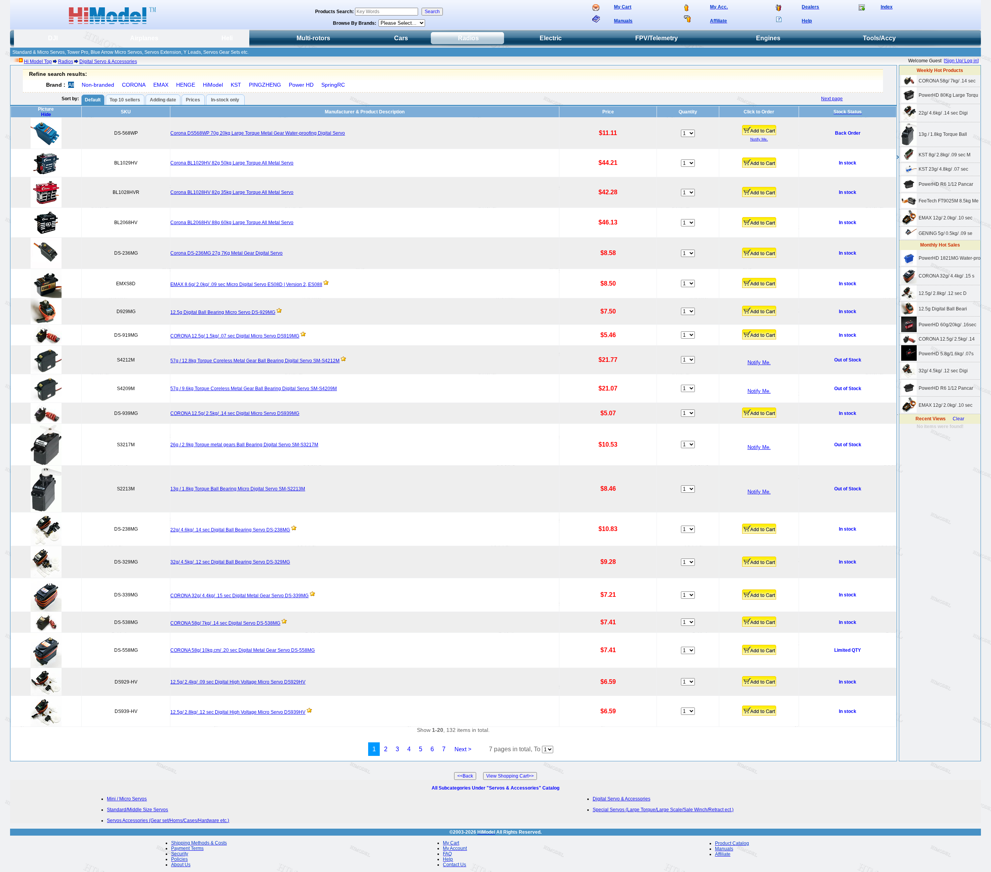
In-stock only (225, 100)
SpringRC (333, 85)
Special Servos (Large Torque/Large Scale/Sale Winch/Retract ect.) (663, 809)
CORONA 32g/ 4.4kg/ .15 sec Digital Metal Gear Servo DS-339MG (239, 595)
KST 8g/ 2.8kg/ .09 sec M (944, 155)
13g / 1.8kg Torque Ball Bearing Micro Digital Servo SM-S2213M (237, 489)
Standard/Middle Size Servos (137, 809)
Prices (193, 100)
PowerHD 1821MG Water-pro (950, 258)
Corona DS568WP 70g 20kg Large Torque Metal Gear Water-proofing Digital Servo (257, 133)
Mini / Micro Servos (127, 799)
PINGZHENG (265, 85)
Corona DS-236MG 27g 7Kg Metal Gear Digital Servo (226, 253)
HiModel (213, 85)
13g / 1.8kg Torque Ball (943, 134)
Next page (832, 98)
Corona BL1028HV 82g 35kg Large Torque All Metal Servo (231, 192)
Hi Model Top (38, 61)
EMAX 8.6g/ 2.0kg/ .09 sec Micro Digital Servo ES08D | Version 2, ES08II (246, 284)
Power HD (301, 85)
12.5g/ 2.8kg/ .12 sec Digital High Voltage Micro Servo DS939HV (237, 712)
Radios (65, 61)
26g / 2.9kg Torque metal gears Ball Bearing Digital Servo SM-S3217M (244, 444)
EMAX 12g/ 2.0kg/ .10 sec (945, 218)
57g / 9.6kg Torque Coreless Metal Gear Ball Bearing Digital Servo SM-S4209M (253, 388)
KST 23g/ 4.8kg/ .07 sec (943, 169)
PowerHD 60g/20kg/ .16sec (947, 324)
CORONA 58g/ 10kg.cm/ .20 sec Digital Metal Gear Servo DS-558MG (242, 650)
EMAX (160, 85)
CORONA (134, 85)
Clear (958, 418)
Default (93, 100)
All (71, 85)
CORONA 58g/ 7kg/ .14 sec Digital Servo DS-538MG (225, 623)
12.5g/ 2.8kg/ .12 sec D (943, 293)
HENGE (185, 85)
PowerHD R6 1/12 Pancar (946, 184)
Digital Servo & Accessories (108, 61)
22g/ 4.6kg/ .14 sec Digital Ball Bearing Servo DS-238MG (230, 530)
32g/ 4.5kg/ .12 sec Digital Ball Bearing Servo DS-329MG (230, 562)
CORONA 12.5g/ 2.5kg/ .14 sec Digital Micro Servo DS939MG (234, 413)
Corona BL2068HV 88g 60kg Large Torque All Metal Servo (231, 222)
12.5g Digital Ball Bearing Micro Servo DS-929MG (222, 312)
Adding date (163, 100)
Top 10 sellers (125, 100)
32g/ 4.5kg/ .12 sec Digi (943, 370)
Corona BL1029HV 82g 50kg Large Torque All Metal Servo (231, 163)
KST (236, 85)
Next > (462, 749)
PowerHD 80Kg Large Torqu (948, 95)
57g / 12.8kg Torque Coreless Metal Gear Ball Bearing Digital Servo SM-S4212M (254, 360)
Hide (46, 114)
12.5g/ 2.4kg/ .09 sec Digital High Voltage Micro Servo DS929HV (237, 682)
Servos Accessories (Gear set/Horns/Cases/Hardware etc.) (168, 820)
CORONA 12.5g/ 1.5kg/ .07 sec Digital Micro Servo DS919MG (234, 336)
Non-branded (98, 85)
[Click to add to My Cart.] (759, 130)
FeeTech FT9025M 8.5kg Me (949, 201)
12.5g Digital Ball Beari (943, 309)
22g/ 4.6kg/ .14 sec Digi (943, 113)
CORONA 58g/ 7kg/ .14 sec (947, 81)
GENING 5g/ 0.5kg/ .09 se (945, 233)
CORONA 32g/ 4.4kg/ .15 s (946, 276)
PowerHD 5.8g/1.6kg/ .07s (946, 353)
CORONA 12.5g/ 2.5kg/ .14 (947, 339)
